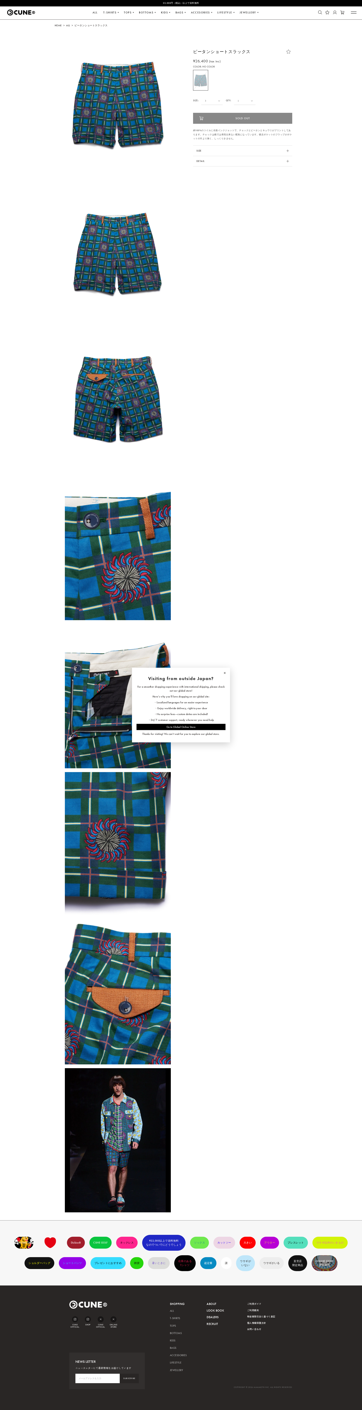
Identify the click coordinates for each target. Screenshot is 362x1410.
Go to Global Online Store (181, 726)
